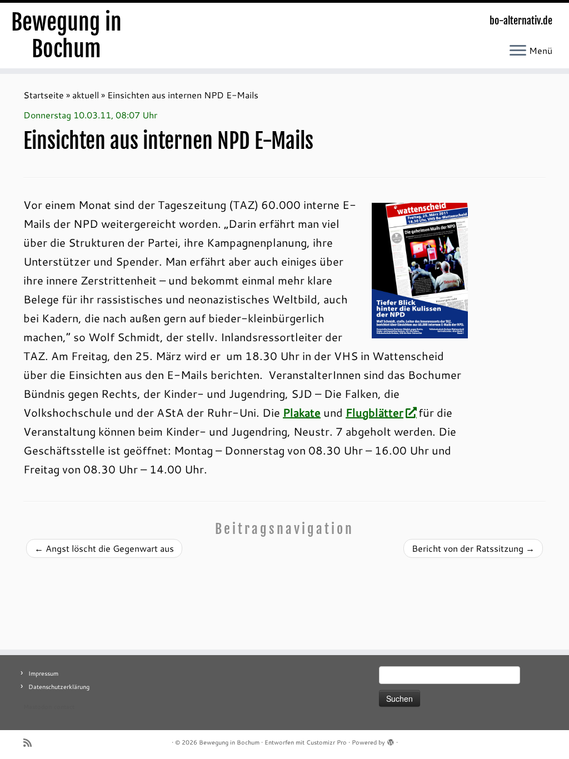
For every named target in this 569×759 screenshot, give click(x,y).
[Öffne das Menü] (518, 51)
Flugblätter (374, 412)
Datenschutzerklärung (58, 686)
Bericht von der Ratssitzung (473, 548)
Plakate (302, 412)
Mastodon (37, 706)
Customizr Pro (326, 742)
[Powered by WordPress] (391, 740)
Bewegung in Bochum (66, 35)
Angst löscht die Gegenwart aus (104, 548)
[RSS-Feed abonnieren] (31, 742)
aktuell (85, 94)
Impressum (43, 673)
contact (64, 706)
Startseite (43, 94)
